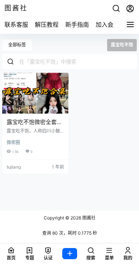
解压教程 (47, 24)
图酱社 (88, 218)
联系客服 (16, 24)
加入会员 (107, 24)
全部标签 (17, 45)
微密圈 (13, 142)
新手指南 (77, 24)
